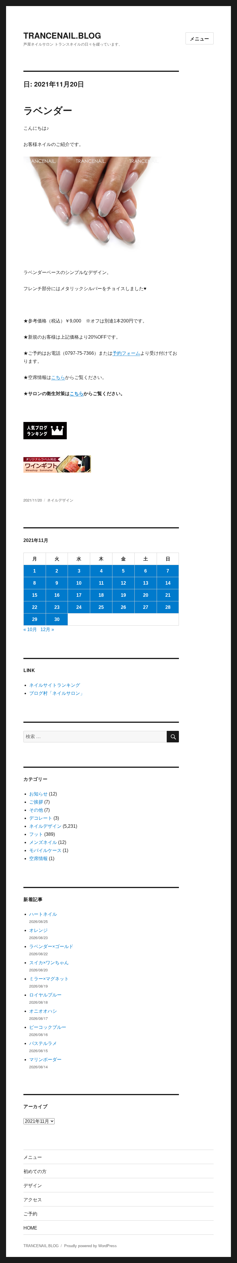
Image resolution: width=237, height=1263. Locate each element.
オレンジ (38, 930)
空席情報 (38, 858)
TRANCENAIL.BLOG (62, 35)
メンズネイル (43, 842)
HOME (30, 1227)
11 (101, 583)
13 (145, 583)
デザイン (32, 1185)
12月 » (47, 629)
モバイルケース (45, 850)
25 (101, 607)
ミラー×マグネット (49, 978)
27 (145, 607)
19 (123, 595)
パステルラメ (43, 1043)
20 (145, 595)
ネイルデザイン (60, 500)
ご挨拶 (36, 802)
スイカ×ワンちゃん (49, 962)
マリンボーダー (45, 1059)
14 (168, 583)
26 (123, 607)
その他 (36, 810)
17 (79, 595)
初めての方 (35, 1171)
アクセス (32, 1199)
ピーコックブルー (47, 1027)
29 (34, 619)
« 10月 (30, 629)
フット (36, 834)
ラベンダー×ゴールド (51, 946)
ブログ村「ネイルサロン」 (57, 693)
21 (168, 595)
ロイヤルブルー (45, 994)
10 (79, 583)
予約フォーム (126, 353)
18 (101, 595)
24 (79, 607)
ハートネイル (43, 914)
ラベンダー (47, 110)
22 (34, 607)
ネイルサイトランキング (54, 685)
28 (168, 607)
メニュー (199, 38)
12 (123, 583)
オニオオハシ (43, 1011)
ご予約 (30, 1213)
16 (57, 595)
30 (57, 619)
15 (34, 595)
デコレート (40, 818)
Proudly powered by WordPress (90, 1246)
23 (57, 607)
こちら (58, 377)
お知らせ (38, 793)
